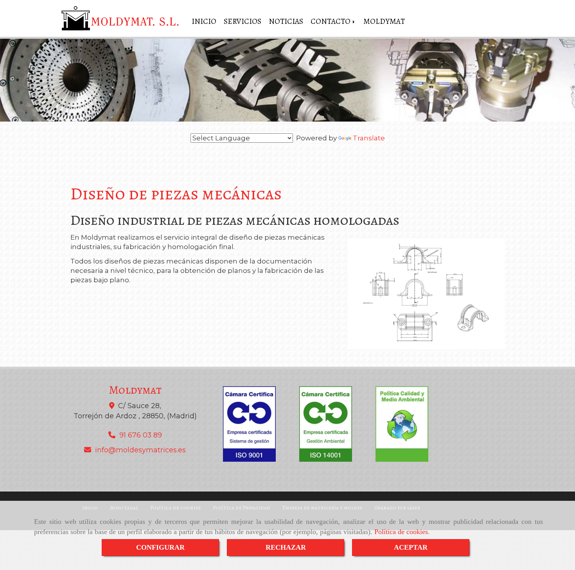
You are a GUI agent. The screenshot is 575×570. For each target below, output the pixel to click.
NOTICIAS (286, 21)
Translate (369, 138)
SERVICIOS (242, 21)
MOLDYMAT (384, 21)
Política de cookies (401, 532)
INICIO (204, 21)
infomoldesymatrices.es (140, 450)
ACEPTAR (411, 547)
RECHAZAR (286, 547)
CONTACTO (331, 21)
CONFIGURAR (160, 547)
